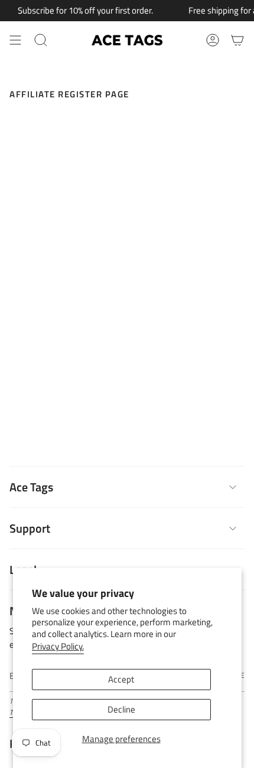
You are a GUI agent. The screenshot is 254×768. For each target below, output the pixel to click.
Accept (121, 679)
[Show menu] (15, 40)
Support (29, 528)
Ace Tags (31, 487)
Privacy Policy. (58, 646)
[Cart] (237, 40)
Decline (121, 709)
